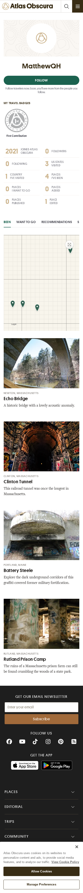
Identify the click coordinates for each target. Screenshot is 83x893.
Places (11, 792)
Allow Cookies (41, 871)
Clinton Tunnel (18, 481)
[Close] (77, 847)
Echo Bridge (16, 398)
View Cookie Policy (65, 862)
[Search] (66, 6)
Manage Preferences (41, 884)
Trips (10, 821)
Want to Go (26, 222)
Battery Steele (18, 570)
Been (7, 222)
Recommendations (57, 222)
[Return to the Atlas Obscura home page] (28, 6)
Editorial (14, 807)
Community (17, 836)
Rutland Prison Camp (25, 659)
